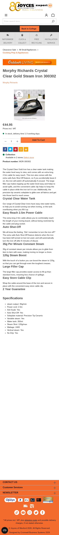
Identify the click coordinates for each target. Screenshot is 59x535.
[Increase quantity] (17, 141)
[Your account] (46, 15)
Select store (29, 157)
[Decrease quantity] (5, 141)
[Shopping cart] (53, 15)
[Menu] (6, 15)
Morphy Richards (10, 82)
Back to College (29, 29)
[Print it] (26, 149)
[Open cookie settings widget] (4, 530)
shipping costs (31, 520)
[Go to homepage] (29, 6)
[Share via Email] (21, 149)
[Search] (53, 21)
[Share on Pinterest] (15, 149)
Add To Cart (38, 140)
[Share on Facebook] (5, 149)
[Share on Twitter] (10, 149)
